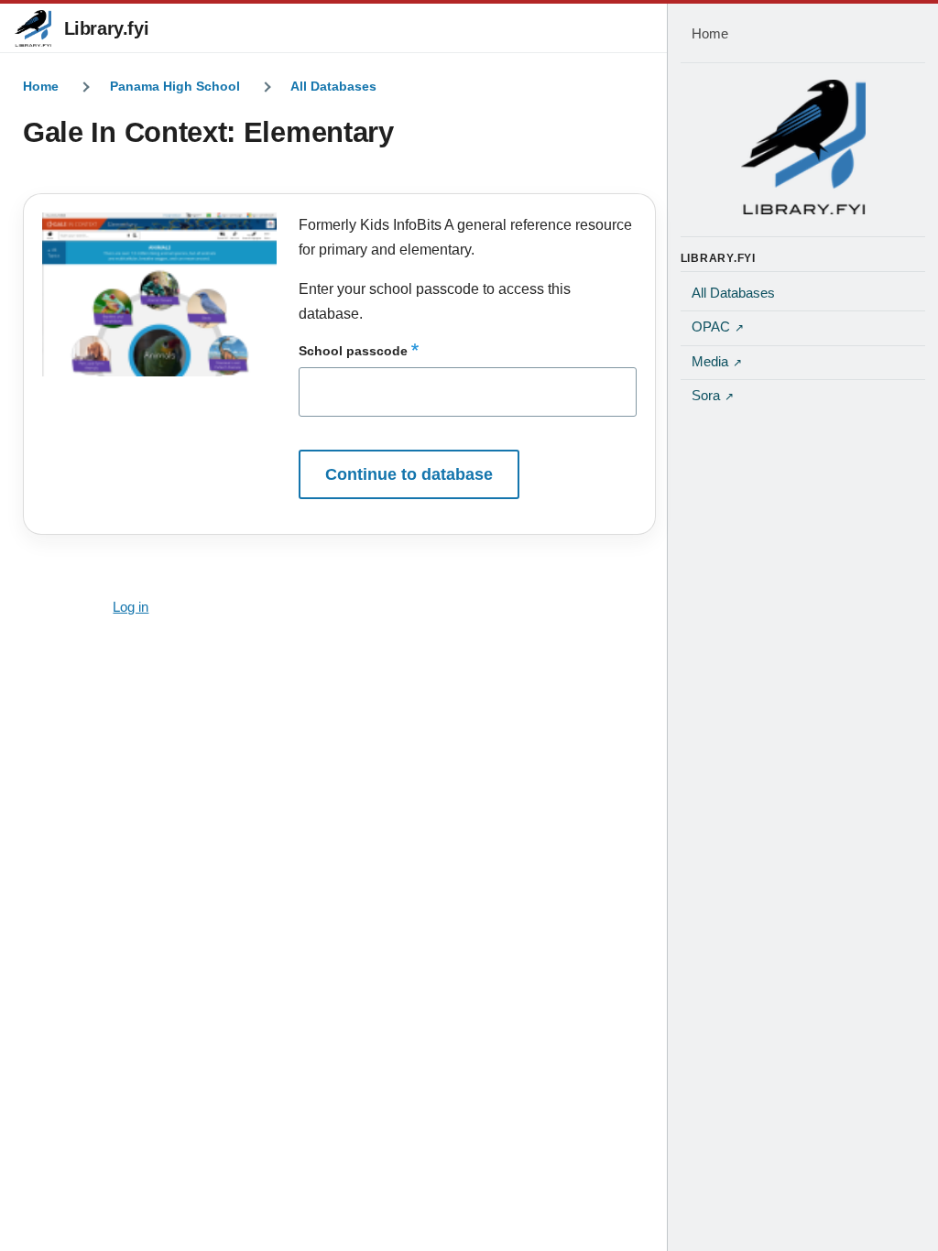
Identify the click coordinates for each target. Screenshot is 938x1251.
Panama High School (175, 86)
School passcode (353, 350)
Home (41, 86)
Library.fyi (106, 28)
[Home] (803, 146)
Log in (130, 607)
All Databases (333, 86)
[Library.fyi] (33, 28)
